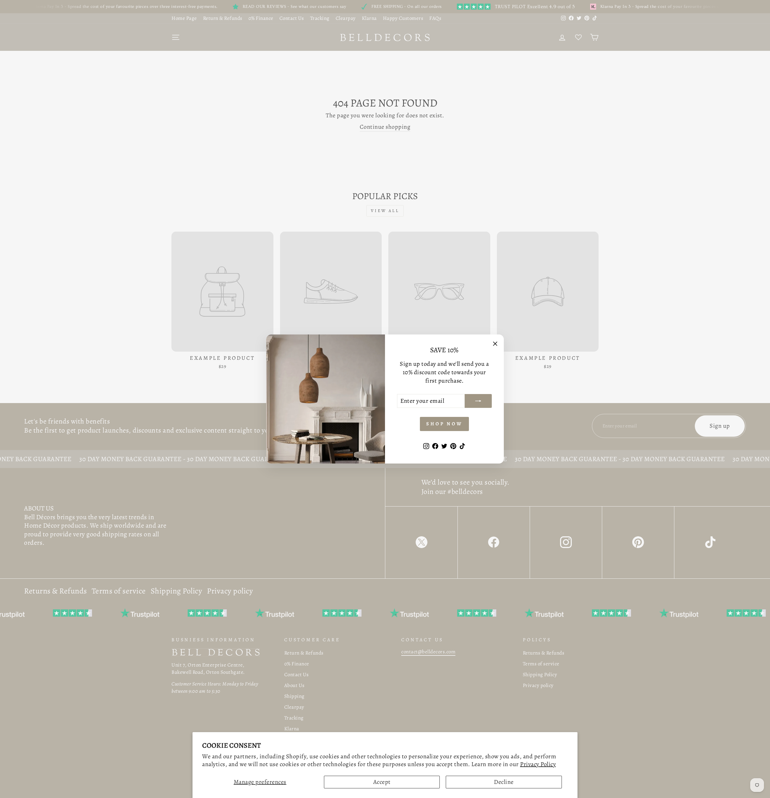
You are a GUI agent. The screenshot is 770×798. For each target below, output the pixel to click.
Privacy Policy (538, 764)
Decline (504, 782)
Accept (382, 782)
